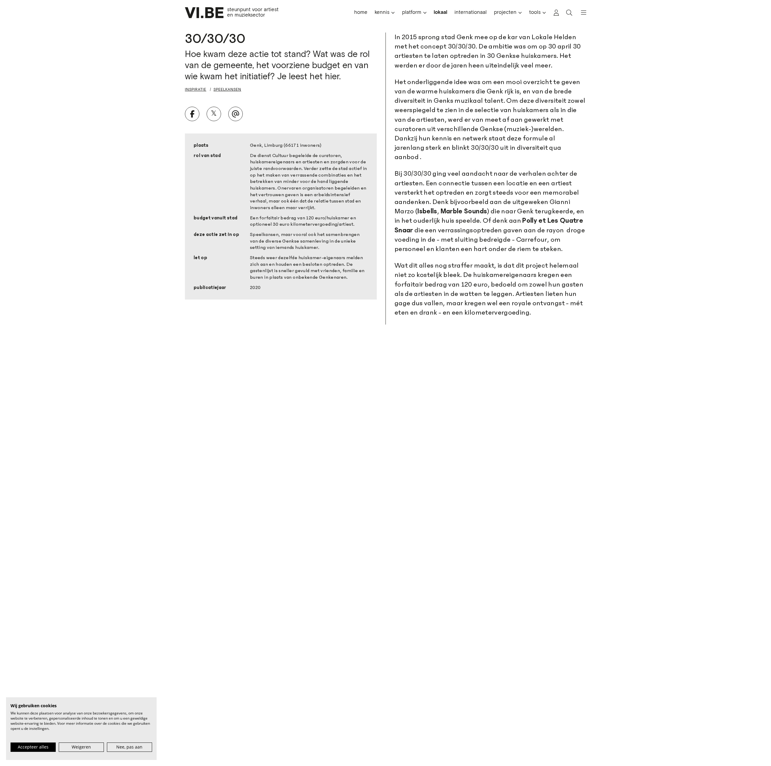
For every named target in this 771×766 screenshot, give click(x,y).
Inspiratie (195, 89)
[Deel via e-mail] (235, 114)
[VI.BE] (204, 12)
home (360, 12)
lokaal (440, 12)
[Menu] (581, 12)
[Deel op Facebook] (192, 114)
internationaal (470, 12)
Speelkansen (227, 89)
